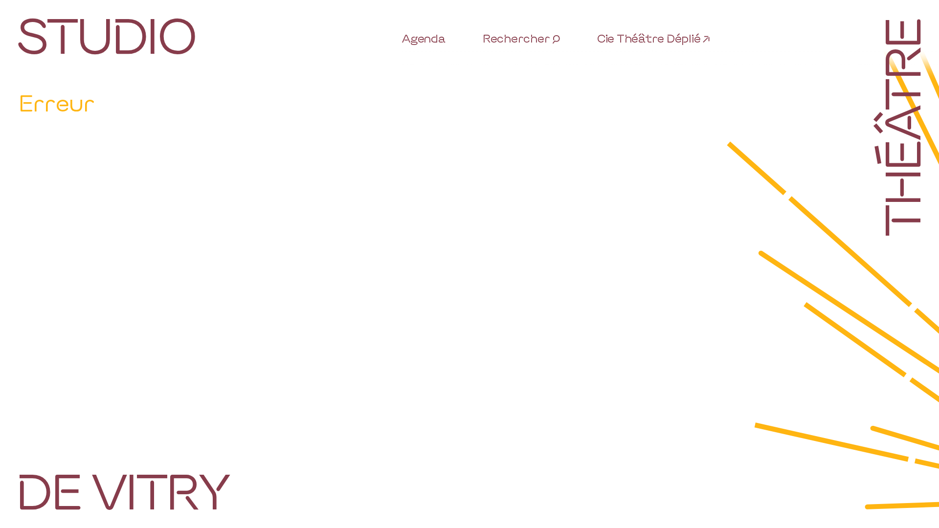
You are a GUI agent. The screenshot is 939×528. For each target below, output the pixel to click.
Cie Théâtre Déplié (649, 38)
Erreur (56, 102)
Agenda (424, 38)
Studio (106, 34)
